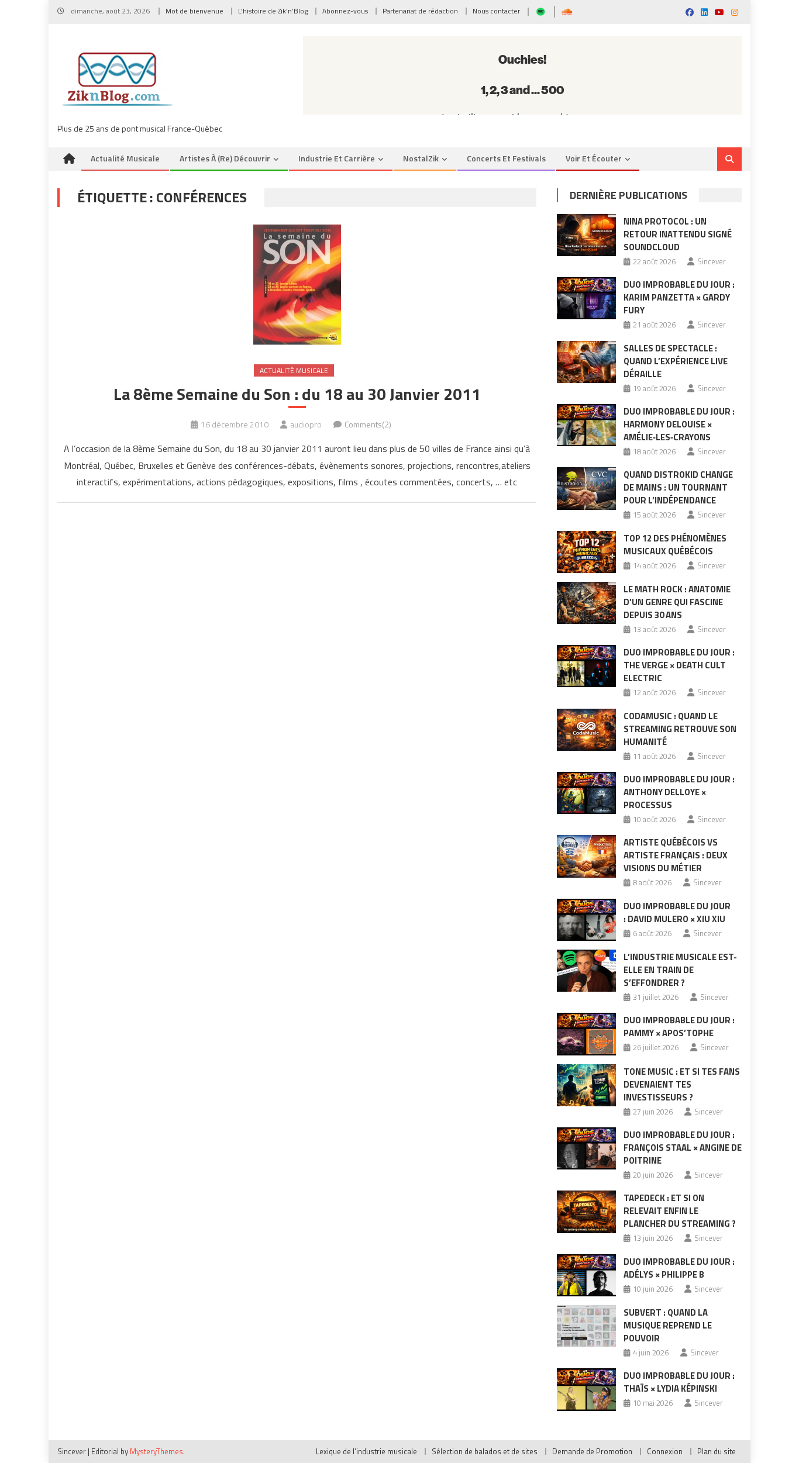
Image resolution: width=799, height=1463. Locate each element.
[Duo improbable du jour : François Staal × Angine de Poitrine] (586, 1148)
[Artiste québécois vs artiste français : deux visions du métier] (586, 856)
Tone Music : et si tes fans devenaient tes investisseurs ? (682, 1084)
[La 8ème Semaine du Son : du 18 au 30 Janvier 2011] (296, 285)
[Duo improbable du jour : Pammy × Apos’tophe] (586, 1034)
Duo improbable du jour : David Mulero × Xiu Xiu (677, 912)
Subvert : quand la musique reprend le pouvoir (668, 1325)
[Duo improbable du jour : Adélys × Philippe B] (586, 1275)
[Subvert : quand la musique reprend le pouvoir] (586, 1326)
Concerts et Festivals (506, 158)
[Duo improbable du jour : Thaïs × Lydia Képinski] (586, 1389)
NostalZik (421, 158)
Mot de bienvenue (194, 10)
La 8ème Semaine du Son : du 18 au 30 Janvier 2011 (297, 394)
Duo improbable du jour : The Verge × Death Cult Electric (679, 665)
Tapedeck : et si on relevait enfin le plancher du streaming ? (680, 1210)
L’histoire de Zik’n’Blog (273, 10)
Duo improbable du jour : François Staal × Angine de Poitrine (683, 1147)
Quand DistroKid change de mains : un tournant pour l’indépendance (678, 487)
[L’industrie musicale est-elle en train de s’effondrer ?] (586, 971)
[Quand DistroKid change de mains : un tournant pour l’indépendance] (586, 488)
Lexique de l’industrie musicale (366, 1451)
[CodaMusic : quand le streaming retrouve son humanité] (586, 730)
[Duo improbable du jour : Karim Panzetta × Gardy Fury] (586, 298)
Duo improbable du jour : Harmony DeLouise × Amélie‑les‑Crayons (679, 424)
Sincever (711, 261)
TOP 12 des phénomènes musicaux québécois (675, 545)
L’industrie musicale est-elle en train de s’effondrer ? (680, 969)
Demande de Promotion (592, 1451)
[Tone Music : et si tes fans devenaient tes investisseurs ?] (586, 1085)
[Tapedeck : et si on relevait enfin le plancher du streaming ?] (586, 1212)
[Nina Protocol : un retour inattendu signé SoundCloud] (586, 235)
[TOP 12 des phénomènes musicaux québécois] (586, 552)
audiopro (306, 424)
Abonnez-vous (345, 10)
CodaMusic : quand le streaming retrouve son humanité (680, 728)
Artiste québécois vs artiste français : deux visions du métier (676, 855)
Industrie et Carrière (336, 158)
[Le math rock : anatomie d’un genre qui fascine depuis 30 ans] (586, 603)
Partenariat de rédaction (420, 10)
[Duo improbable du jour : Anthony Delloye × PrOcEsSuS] (586, 793)
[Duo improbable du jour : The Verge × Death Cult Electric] (586, 666)
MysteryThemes (156, 1451)
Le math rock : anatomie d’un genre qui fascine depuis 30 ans (677, 602)
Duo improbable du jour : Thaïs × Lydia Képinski (679, 1382)
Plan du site (716, 1451)
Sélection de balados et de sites (485, 1451)
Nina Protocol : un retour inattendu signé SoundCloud (678, 234)
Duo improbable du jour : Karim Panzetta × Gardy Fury (679, 297)
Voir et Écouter (594, 158)
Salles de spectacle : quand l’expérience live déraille (676, 361)
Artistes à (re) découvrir (225, 158)
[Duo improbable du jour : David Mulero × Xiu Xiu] (586, 920)
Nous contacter (496, 10)
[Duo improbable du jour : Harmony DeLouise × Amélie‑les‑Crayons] (586, 425)
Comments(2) (368, 424)
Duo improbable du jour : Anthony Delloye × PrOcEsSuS (679, 792)
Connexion (665, 1451)
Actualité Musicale (294, 370)
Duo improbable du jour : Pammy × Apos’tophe (679, 1026)
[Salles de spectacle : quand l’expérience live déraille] (586, 362)
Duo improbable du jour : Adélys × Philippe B (679, 1268)
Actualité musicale (125, 158)
